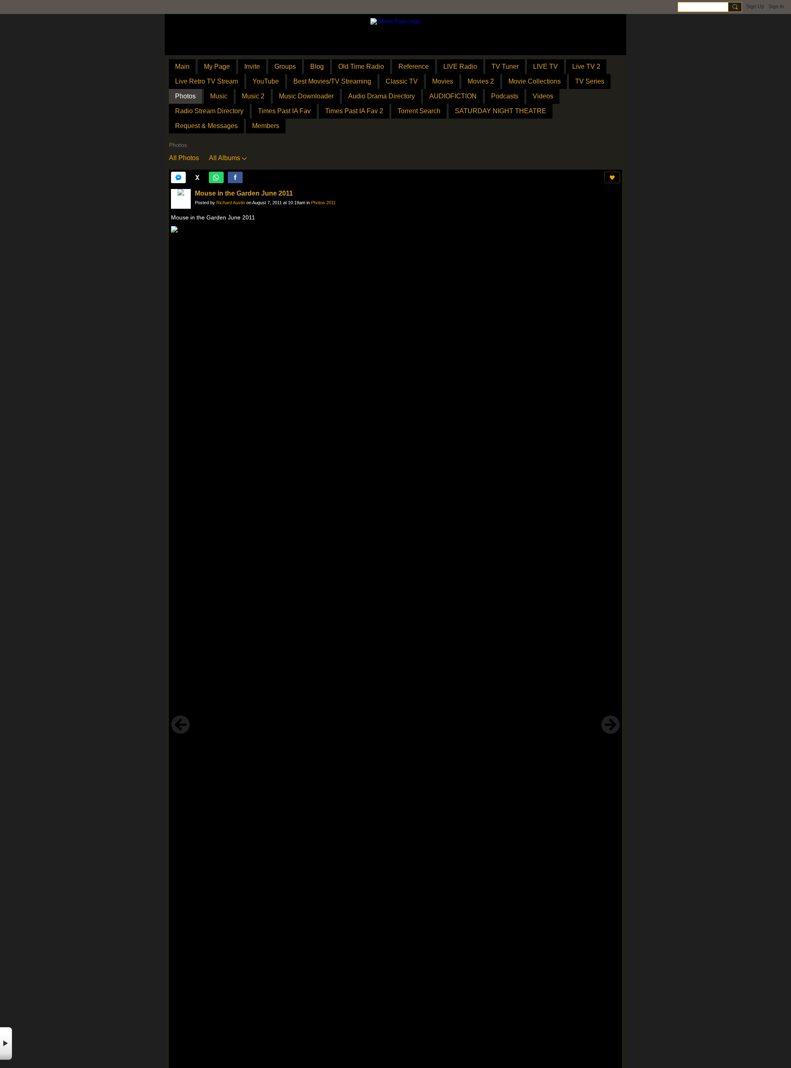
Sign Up (755, 6)
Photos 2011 (323, 202)
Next (610, 724)
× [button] (6, 1043)
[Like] (612, 177)
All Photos (184, 157)
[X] (197, 177)
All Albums (224, 157)
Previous (180, 724)
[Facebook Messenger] (178, 177)
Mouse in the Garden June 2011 (244, 193)
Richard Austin (230, 202)
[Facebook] (235, 177)
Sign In (776, 6)
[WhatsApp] (216, 177)
